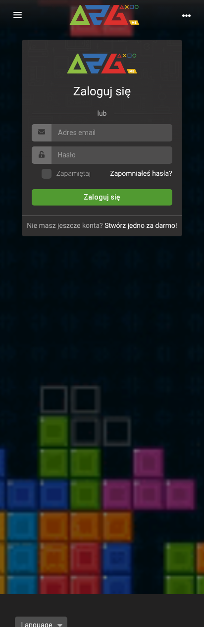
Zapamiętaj (73, 174)
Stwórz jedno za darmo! (140, 226)
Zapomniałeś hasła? (141, 174)
